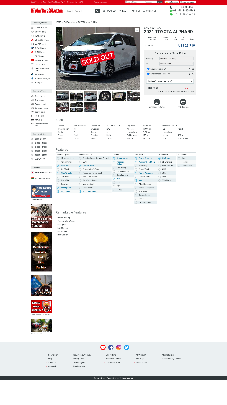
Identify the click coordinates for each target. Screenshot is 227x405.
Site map (140, 359)
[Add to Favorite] (137, 30)
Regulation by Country (82, 355)
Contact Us (151, 11)
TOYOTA (81, 22)
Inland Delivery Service (171, 359)
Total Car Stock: (56, 2)
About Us (136, 11)
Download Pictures (157, 107)
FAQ (124, 11)
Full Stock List (69, 22)
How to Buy (111, 11)
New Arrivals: (75, 2)
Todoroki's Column (113, 359)
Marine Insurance (156, 69)
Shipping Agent (79, 366)
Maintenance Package (158, 74)
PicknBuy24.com (47, 10)
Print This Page (183, 107)
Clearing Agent (79, 362)
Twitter (126, 347)
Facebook (110, 347)
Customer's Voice (113, 362)
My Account (141, 355)
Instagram (118, 347)
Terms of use (141, 362)
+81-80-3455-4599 (184, 14)
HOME (58, 22)
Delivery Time (78, 359)
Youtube (103, 347)
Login (160, 2)
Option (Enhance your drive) (160, 81)
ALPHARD (92, 22)
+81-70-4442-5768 (184, 10)
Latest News (111, 355)
